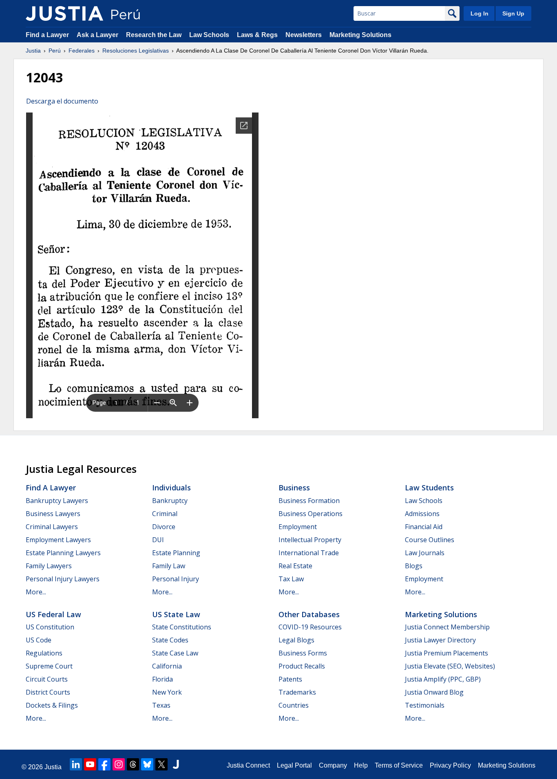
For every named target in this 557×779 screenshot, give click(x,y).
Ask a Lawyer (98, 34)
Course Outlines (429, 539)
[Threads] (133, 764)
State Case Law (175, 653)
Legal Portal (294, 765)
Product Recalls (301, 666)
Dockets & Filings (52, 705)
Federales (82, 50)
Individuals (171, 487)
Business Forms (302, 653)
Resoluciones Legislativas (135, 50)
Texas (161, 705)
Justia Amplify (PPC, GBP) (443, 679)
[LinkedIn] (76, 764)
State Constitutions (181, 626)
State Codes (170, 640)
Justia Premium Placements (446, 653)
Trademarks (297, 692)
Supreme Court (49, 666)
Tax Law (291, 578)
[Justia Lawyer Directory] (176, 764)
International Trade (308, 552)
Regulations (44, 653)
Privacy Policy (450, 765)
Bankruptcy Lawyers (57, 500)
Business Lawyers (53, 513)
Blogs (413, 565)
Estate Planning (176, 552)
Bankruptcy (170, 500)
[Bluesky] (147, 764)
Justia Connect (248, 765)
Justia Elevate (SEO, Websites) (450, 666)
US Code (38, 640)
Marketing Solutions (360, 34)
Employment (297, 526)
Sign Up (513, 13)
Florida (162, 679)
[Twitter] (161, 764)
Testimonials (424, 705)
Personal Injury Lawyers (62, 578)
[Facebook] (104, 764)
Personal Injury (175, 578)
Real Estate (295, 565)
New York (167, 692)
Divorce (163, 526)
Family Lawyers (49, 565)
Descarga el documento (62, 101)
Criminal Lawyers (52, 526)
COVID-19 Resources (310, 626)
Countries (293, 705)
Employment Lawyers (58, 539)
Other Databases (309, 614)
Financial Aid (423, 526)
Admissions (422, 513)
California (167, 666)
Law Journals (424, 552)
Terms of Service (399, 765)
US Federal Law (53, 614)
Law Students (429, 487)
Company (333, 765)
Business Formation (309, 500)
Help (361, 765)
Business (294, 487)
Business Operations (310, 513)
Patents (290, 679)
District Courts (48, 692)
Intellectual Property (309, 539)
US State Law (176, 614)
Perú (55, 50)
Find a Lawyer (47, 34)
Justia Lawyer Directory (440, 640)
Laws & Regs (257, 34)
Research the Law (153, 34)
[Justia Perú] (64, 13)
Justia (33, 50)
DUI (158, 539)
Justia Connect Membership (447, 626)
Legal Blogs (296, 640)
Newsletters (303, 34)
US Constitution (50, 626)
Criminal (164, 513)
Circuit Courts (47, 679)
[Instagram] (119, 764)
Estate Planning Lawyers (63, 552)
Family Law (168, 565)
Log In (479, 13)
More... (36, 591)
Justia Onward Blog (434, 692)
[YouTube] (90, 764)
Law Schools (209, 34)
